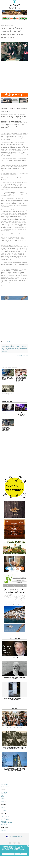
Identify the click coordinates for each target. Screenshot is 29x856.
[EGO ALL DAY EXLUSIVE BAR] (14, 13)
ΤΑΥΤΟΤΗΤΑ (3, 830)
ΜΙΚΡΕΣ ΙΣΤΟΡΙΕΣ (4, 824)
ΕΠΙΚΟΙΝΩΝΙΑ (3, 831)
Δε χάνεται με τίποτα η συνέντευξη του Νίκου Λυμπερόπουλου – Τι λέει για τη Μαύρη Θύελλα (21, 379)
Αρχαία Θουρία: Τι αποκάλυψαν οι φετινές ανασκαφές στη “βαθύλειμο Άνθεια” (7, 429)
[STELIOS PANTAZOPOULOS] (14, 597)
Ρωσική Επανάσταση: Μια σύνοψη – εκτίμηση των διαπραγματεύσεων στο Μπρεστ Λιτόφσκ (14, 748)
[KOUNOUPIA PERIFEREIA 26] (14, 564)
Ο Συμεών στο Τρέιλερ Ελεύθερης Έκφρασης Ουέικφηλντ (14, 678)
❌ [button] (28, 845)
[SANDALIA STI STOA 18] (14, 509)
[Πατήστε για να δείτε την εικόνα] (14, 51)
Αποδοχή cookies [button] (20, 853)
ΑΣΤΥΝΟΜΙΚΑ (3, 796)
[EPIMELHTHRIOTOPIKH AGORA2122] (14, 298)
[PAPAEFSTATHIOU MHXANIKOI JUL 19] (14, 615)
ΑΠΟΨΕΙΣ (3, 798)
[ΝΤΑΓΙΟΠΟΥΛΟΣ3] (14, 95)
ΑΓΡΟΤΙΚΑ (3, 807)
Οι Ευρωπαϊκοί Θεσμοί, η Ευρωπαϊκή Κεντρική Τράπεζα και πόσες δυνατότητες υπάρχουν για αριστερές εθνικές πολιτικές (14, 769)
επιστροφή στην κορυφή (22, 355)
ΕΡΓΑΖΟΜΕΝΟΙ (4, 792)
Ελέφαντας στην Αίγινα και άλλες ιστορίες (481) (7, 394)
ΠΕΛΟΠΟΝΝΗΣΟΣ (4, 784)
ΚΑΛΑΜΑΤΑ (3, 783)
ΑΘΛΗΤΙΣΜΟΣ (3, 821)
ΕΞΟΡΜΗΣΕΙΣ (3, 801)
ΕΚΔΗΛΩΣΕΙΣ (3, 818)
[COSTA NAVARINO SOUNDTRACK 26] (14, 529)
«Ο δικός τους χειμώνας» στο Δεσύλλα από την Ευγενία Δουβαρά (14, 699)
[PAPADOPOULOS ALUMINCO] (14, 101)
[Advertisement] (14, 76)
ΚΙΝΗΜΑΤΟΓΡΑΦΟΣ (5, 819)
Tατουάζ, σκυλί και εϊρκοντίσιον (14, 727)
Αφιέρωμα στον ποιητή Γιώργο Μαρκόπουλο (14, 657)
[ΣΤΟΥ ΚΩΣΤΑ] (14, 547)
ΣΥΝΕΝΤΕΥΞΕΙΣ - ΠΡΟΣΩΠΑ (6, 822)
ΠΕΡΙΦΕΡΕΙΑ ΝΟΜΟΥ (5, 786)
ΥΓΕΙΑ (2, 795)
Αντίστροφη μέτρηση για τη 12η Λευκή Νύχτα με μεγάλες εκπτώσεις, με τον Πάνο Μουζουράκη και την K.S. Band (21, 413)
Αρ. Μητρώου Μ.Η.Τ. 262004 (16, 836)
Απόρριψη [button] (8, 853)
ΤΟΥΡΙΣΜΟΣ (3, 810)
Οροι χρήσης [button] (22, 850)
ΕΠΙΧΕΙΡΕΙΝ (3, 809)
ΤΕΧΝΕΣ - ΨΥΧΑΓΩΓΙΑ (5, 816)
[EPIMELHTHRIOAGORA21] (14, 628)
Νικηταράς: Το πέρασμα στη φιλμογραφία (7, 412)
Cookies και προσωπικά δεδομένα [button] (10, 850)
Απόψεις (9, 341)
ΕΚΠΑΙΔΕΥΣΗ (3, 793)
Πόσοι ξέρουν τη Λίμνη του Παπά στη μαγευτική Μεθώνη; (7, 378)
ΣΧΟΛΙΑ (2, 799)
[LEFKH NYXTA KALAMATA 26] (14, 487)
